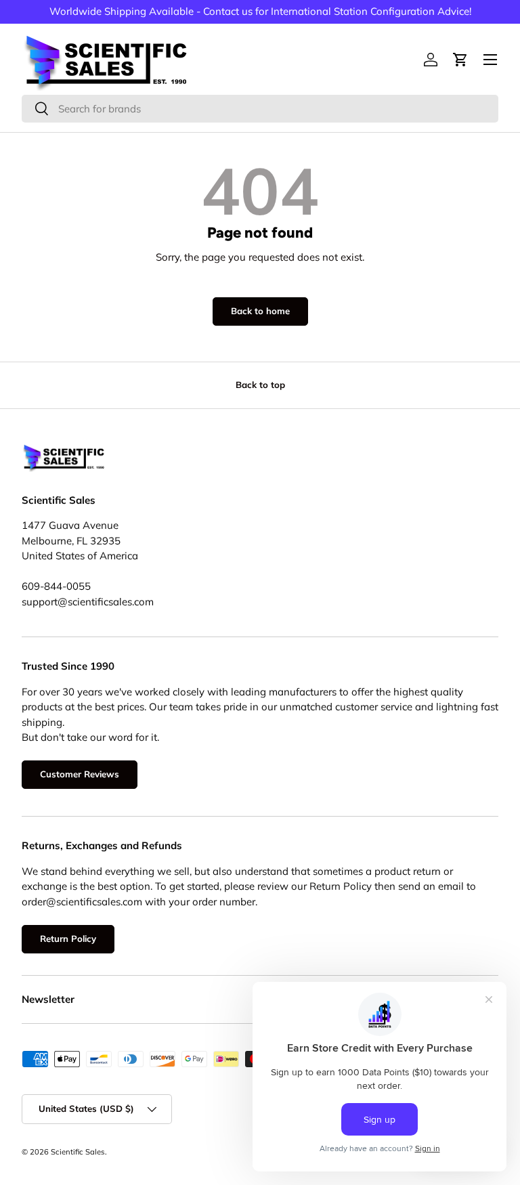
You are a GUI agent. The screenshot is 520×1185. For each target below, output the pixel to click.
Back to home (260, 310)
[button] (460, 59)
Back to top (260, 384)
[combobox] (260, 109)
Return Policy (68, 938)
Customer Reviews (79, 774)
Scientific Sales (78, 1152)
